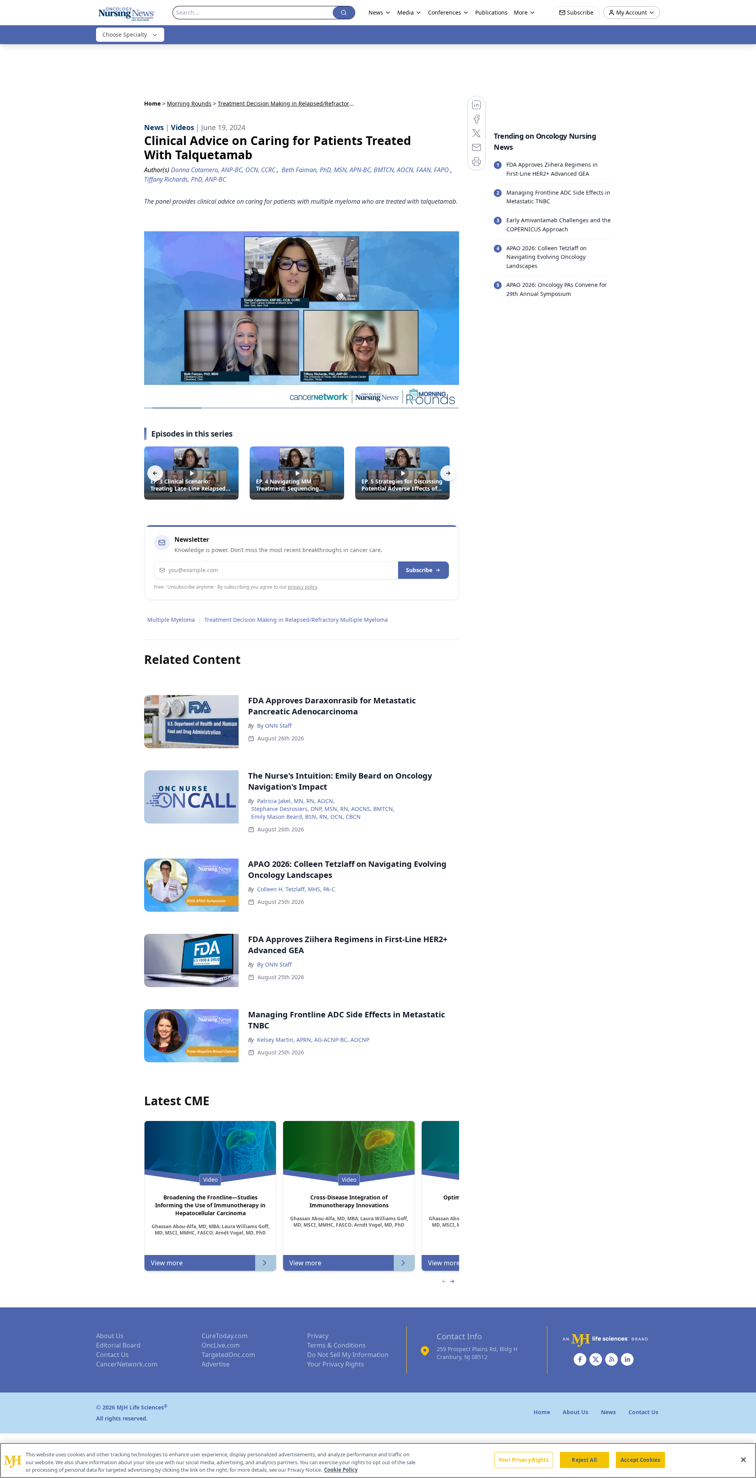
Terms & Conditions (336, 1345)
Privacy (317, 1335)
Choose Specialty (124, 34)
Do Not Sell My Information (348, 1354)
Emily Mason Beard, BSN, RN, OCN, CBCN (306, 816)
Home (152, 103)
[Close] (743, 1459)
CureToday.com (225, 1335)
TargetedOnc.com (228, 1354)
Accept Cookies (640, 1459)
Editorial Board (118, 1345)
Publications (491, 12)
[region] (378, 1460)
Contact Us (112, 1354)
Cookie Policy (341, 1469)
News (376, 12)
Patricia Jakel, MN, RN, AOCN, (296, 801)
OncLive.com (221, 1345)
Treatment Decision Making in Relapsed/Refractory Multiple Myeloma (296, 619)
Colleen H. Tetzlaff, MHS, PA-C (296, 889)
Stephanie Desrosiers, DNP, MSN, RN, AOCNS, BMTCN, (323, 808)
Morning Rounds (189, 103)
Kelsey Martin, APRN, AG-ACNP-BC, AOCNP (313, 1039)
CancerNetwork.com (127, 1364)
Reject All (584, 1459)
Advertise (216, 1364)
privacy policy (302, 587)
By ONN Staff (274, 725)
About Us (110, 1335)
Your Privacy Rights (335, 1364)
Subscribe (419, 570)
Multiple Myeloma (171, 619)
